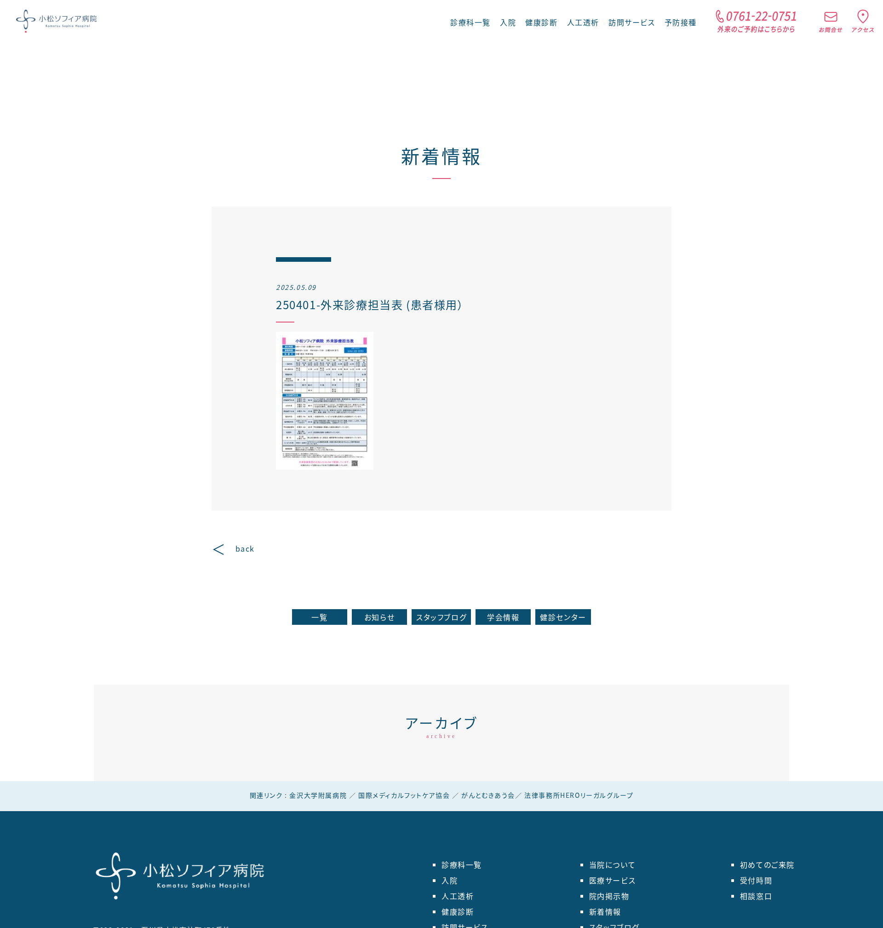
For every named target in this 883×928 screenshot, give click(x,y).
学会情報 (503, 617)
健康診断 (541, 22)
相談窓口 (756, 895)
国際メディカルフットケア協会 (404, 795)
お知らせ (379, 617)
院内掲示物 (609, 895)
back (245, 548)
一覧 (319, 617)
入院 (508, 22)
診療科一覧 (462, 864)
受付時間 (756, 880)
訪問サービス (631, 22)
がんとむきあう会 (488, 795)
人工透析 (583, 22)
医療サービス (612, 880)
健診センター (563, 617)
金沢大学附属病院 (318, 795)
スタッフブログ (441, 617)
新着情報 (441, 155)
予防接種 (681, 22)
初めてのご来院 (767, 864)
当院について (612, 864)
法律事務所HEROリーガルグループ (578, 795)
